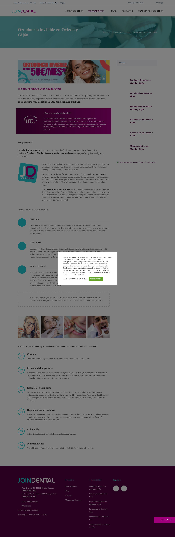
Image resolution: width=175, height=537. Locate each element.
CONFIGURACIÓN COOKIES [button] (75, 279)
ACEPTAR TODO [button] (95, 279)
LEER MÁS (81, 274)
